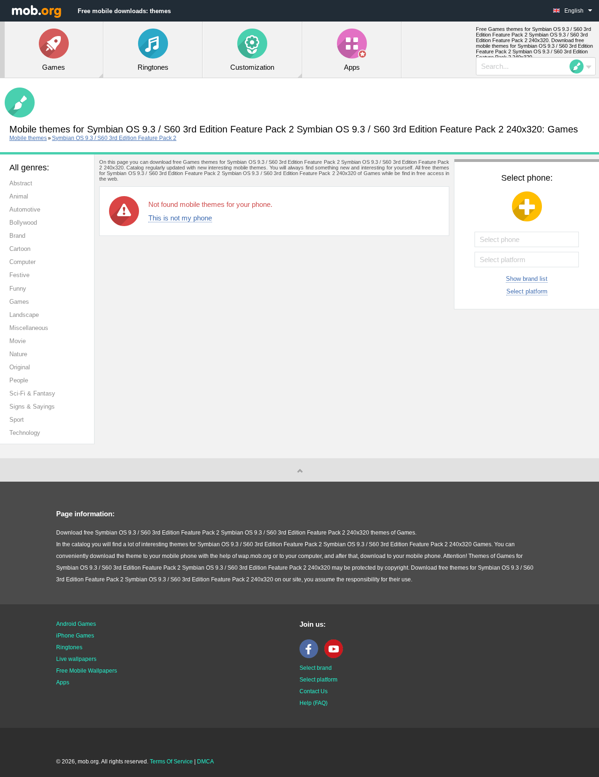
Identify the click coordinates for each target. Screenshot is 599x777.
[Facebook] (311, 656)
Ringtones (69, 647)
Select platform (527, 291)
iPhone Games (75, 635)
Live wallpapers (76, 659)
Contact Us (314, 691)
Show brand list (527, 278)
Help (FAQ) (314, 703)
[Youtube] (336, 656)
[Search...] (579, 66)
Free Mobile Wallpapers (86, 670)
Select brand (316, 668)
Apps (62, 682)
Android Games (76, 624)
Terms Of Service (171, 761)
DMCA (205, 761)
